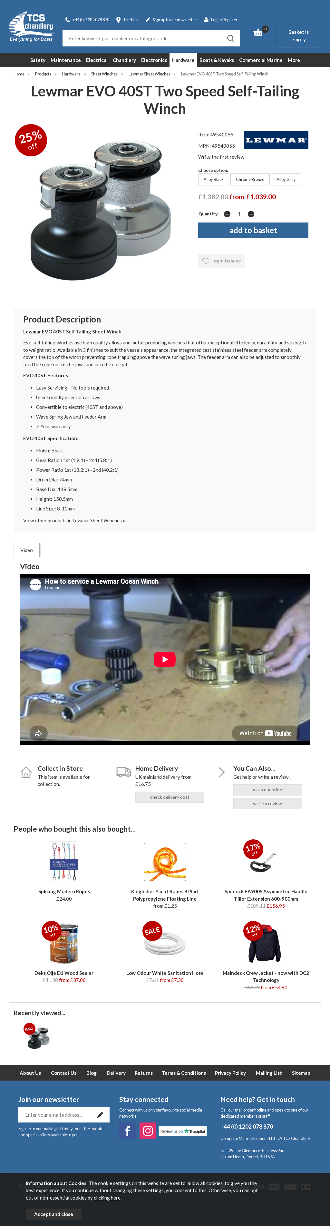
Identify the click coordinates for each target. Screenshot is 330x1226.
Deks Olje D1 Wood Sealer (63, 973)
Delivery (116, 1073)
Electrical (97, 60)
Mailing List (269, 1073)
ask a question (267, 789)
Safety (37, 60)
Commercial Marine (261, 60)
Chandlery (124, 60)
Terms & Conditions (184, 1073)
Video (26, 550)
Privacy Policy (230, 1073)
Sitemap (301, 1073)
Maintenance (66, 60)
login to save (226, 260)
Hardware (183, 60)
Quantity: (209, 213)
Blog (91, 1073)
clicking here (107, 1198)
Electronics (154, 60)
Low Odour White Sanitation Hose (165, 973)
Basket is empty (298, 35)
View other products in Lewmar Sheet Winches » (74, 520)
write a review (267, 803)
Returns (144, 1073)
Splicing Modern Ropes (64, 891)
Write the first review (221, 157)
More (294, 60)
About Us (30, 1073)
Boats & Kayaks (216, 60)
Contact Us (63, 1073)
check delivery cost (169, 797)
